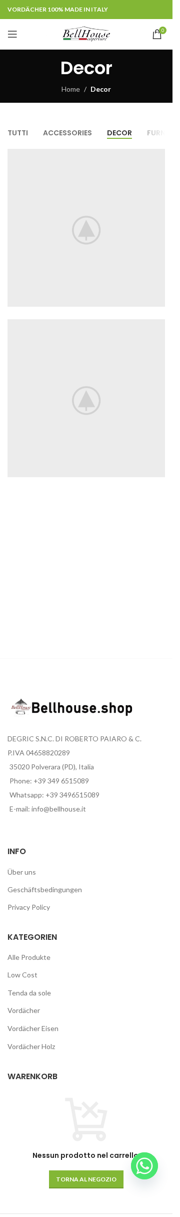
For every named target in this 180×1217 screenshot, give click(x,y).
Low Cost (23, 974)
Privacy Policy (29, 907)
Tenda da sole (29, 992)
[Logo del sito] (86, 33)
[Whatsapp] (144, 1165)
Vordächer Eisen (33, 1028)
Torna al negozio (86, 1179)
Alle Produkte (29, 957)
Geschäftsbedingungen (45, 889)
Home (71, 89)
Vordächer (24, 1010)
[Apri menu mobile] (12, 34)
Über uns (22, 872)
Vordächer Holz (31, 1046)
